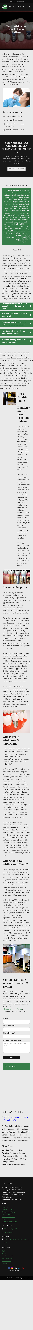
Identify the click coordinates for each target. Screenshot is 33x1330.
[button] (29, 7)
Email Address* (9, 1026)
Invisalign (5, 1207)
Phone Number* (9, 1033)
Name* (5, 1018)
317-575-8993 (8, 1232)
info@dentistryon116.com (12, 1009)
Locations (5, 1263)
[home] (13, 7)
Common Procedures (9, 1222)
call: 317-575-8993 (16, 1)
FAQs (3, 1251)
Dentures (5, 1219)
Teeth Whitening (7, 1209)
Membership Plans (8, 1256)
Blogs (4, 1253)
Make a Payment (8, 1258)
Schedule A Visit (16, 169)
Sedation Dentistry (8, 1217)
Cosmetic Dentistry (8, 1212)
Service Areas (6, 1261)
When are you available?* (12, 1040)
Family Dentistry (7, 1214)
